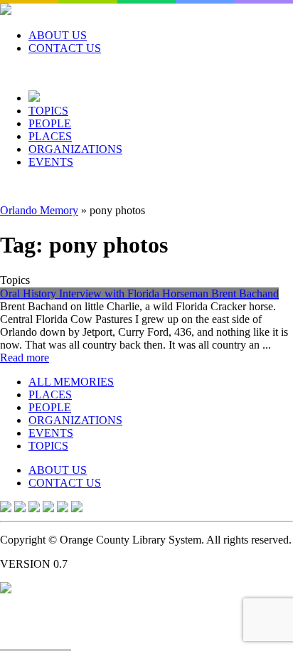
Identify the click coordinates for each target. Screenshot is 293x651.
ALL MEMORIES (71, 382)
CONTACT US (64, 48)
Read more (24, 357)
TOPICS (48, 111)
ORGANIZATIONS (75, 149)
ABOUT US (57, 35)
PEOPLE (49, 123)
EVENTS (50, 162)
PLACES (50, 136)
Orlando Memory (39, 210)
